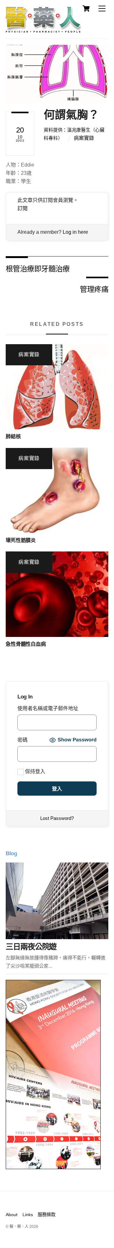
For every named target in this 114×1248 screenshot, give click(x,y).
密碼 (22, 740)
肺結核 (13, 436)
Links (27, 1214)
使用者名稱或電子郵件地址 (47, 708)
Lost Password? (57, 818)
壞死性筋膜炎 (21, 540)
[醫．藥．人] (44, 30)
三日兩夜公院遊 (31, 946)
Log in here (75, 232)
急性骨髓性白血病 (26, 644)
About (11, 1214)
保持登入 (34, 771)
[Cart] (86, 8)
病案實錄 (84, 138)
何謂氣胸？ (71, 115)
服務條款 (46, 1214)
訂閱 (22, 208)
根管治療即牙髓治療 (38, 268)
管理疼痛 (94, 289)
